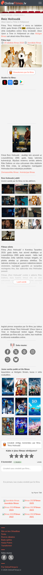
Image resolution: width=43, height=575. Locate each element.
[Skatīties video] (21, 56)
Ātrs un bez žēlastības (10, 531)
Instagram (33, 352)
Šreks (3, 534)
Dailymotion (8, 360)
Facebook (8, 352)
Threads (24, 352)
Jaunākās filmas (34, 43)
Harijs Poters (6, 543)
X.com (16, 352)
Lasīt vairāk (21, 282)
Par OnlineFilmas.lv (9, 567)
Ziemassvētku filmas (10, 172)
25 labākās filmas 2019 (14, 43)
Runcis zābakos (8, 537)
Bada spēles (6, 540)
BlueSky (16, 360)
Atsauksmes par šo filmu (23, 72)
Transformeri (6, 546)
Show (40, 3)
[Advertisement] (21, 107)
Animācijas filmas (27, 172)
